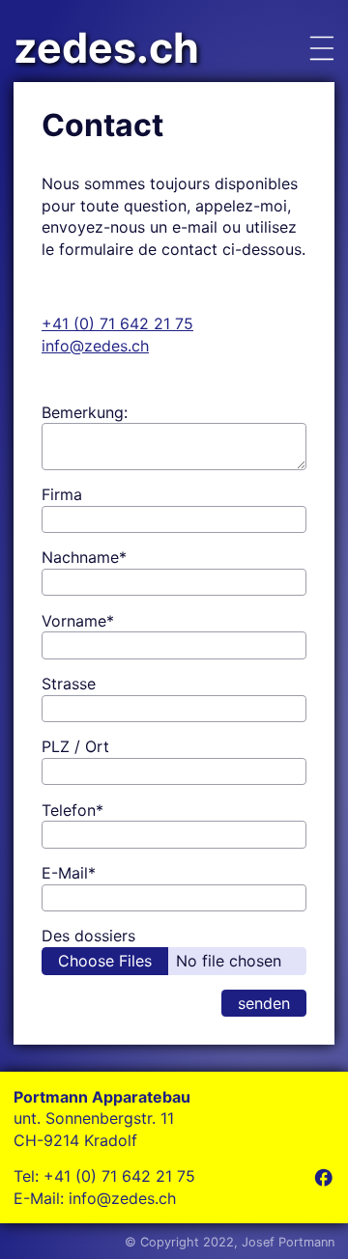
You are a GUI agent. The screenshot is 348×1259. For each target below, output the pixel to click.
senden (264, 1003)
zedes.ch (106, 48)
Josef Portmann (288, 1242)
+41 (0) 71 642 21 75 (117, 323)
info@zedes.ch (95, 345)
